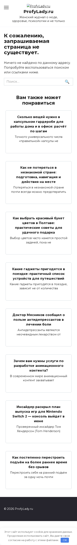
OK (65, 540)
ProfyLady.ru (38, 11)
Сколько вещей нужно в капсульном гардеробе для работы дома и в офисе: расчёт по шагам (38, 124)
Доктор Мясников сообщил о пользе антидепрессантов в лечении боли (38, 319)
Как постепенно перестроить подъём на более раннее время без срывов (38, 462)
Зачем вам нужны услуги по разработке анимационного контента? (39, 365)
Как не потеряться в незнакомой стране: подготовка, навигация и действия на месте (38, 175)
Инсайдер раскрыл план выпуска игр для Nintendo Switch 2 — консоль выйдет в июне (38, 414)
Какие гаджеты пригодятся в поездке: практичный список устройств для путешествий (38, 273)
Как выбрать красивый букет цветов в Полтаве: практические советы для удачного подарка (38, 225)
